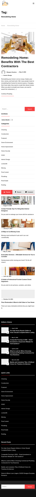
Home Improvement (7, 146)
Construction (5, 134)
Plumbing (4, 176)
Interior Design (7, 75)
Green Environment (7, 142)
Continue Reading (6, 94)
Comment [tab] (30, 192)
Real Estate (4, 180)
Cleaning (4, 129)
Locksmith (4, 163)
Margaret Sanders (12, 72)
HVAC (3, 155)
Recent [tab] (19, 192)
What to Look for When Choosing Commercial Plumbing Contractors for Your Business (22, 353)
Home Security (5, 151)
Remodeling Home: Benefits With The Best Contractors (17, 62)
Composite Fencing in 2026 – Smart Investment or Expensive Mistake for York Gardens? (21, 341)
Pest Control (5, 172)
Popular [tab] (8, 192)
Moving (3, 168)
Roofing (3, 185)
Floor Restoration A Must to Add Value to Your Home (17, 302)
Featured (4, 138)
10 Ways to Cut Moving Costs (10, 231)
